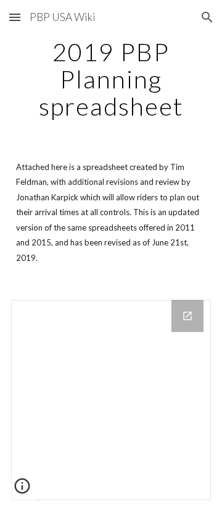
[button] (15, 17)
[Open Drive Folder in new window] (187, 316)
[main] (111, 79)
